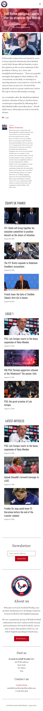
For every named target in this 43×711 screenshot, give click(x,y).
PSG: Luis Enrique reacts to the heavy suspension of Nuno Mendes (21, 340)
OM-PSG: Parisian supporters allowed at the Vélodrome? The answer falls (21, 371)
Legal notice (32, 705)
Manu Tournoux (16, 127)
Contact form (21, 685)
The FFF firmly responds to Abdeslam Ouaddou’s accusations (21, 264)
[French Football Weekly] (4, 4)
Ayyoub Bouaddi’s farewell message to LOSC (21, 478)
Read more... (21, 638)
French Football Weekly (19, 705)
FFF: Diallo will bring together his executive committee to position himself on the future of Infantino (19, 231)
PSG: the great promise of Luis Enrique (18, 403)
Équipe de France (15, 203)
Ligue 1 (9, 314)
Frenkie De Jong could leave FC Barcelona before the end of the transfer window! (18, 512)
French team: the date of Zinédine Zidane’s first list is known (19, 296)
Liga (7, 117)
